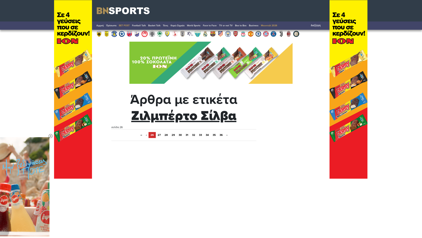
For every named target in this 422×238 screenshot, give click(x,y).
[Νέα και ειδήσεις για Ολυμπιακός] (144, 33)
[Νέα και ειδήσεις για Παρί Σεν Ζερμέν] (273, 33)
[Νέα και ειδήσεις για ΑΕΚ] (99, 33)
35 (214, 135)
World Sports (193, 25)
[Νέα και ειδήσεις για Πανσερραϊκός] (175, 33)
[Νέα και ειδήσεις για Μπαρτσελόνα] (213, 33)
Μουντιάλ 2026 (269, 25)
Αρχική (100, 25)
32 (193, 135)
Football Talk (139, 25)
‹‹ (141, 135)
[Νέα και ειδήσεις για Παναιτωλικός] (167, 33)
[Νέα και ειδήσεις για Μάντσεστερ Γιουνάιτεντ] (251, 33)
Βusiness (253, 25)
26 (152, 135)
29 (173, 135)
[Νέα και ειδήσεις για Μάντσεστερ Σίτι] (228, 33)
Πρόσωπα (111, 25)
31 (187, 135)
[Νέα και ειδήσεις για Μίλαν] (289, 33)
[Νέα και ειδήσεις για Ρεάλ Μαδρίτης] (205, 33)
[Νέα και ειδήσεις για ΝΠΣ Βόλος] (129, 33)
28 (166, 135)
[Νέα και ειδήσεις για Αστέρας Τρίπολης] (114, 33)
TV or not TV (226, 25)
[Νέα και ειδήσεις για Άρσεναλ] (235, 33)
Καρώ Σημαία (177, 25)
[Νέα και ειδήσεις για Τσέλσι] (258, 33)
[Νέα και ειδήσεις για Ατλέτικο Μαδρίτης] (220, 33)
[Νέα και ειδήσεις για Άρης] (107, 33)
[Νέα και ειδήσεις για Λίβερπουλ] (243, 33)
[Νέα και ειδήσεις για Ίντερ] (296, 33)
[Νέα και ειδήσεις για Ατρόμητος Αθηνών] (122, 33)
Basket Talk (154, 25)
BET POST (124, 25)
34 (207, 135)
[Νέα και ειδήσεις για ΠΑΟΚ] (182, 33)
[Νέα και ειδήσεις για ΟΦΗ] (152, 33)
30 (180, 135)
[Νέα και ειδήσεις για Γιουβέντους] (281, 33)
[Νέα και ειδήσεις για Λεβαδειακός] (198, 33)
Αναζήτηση (316, 25)
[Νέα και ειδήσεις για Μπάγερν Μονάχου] (266, 33)
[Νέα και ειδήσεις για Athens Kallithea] (190, 33)
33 (200, 135)
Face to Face (210, 25)
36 (221, 135)
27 (159, 135)
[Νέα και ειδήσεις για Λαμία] (137, 33)
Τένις (165, 25)
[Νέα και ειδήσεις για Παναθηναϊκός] (160, 33)
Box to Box (240, 25)
